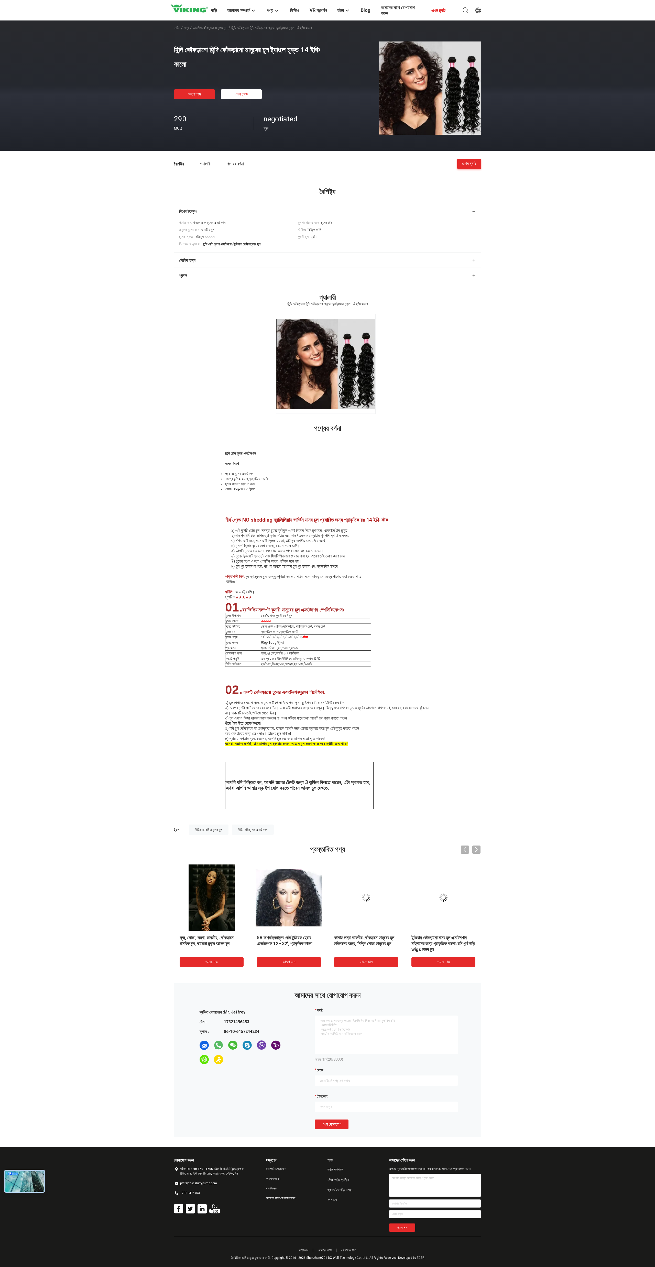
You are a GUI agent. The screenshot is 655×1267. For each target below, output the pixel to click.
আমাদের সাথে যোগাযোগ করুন (280, 1198)
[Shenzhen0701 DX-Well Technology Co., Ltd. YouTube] (214, 1208)
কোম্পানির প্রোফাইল (276, 1169)
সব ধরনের (332, 1199)
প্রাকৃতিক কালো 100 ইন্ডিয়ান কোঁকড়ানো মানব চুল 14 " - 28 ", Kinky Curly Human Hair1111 (208, 943)
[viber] (261, 1045)
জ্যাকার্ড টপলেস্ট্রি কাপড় (339, 1190)
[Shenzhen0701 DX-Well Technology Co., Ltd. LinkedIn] (202, 1208)
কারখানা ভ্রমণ (273, 1178)
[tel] (232, 1059)
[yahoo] (275, 1045)
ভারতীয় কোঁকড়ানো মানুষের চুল (210, 28)
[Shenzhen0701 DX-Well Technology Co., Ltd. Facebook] (178, 1208)
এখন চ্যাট (241, 94)
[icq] (204, 1059)
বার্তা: (320, 1010)
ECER (420, 1258)
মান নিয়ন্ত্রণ (271, 1188)
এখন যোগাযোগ (331, 1124)
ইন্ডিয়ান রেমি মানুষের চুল (208, 830)
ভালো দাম (194, 94)
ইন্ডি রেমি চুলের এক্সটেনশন (252, 830)
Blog (365, 10)
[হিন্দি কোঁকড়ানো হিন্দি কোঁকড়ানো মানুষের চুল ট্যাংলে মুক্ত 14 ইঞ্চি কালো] (430, 88)
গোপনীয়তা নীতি (348, 1250)
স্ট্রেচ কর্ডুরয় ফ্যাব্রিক (338, 1179)
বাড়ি (176, 28)
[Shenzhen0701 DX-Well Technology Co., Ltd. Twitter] (190, 1208)
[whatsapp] (218, 1045)
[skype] (247, 1045)
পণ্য (186, 28)
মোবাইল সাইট (325, 1250)
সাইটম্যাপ (303, 1250)
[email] (204, 1045)
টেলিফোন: (322, 1096)
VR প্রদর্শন (318, 10)
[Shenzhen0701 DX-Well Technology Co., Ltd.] (189, 8)
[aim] (218, 1059)
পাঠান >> (402, 1227)
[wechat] (232, 1045)
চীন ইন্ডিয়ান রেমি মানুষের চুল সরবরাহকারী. (251, 1258)
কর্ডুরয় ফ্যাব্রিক (335, 1169)
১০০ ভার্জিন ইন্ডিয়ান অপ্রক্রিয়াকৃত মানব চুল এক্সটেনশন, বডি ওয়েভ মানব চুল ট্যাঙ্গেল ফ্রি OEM (365, 943)
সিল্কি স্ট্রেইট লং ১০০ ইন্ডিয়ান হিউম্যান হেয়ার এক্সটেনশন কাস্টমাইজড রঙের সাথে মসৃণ (440, 943)
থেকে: (320, 1070)
